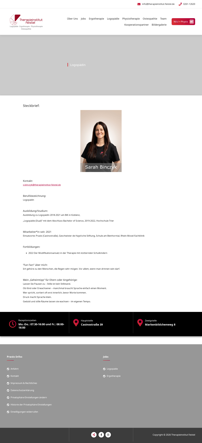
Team (163, 18)
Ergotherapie (96, 18)
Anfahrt (15, 368)
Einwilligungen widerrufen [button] (24, 411)
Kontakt (15, 375)
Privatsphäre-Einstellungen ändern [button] (29, 397)
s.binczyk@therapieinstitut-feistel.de (42, 184)
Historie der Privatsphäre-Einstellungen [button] (31, 404)
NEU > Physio (181, 21)
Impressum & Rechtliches (24, 383)
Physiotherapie (131, 18)
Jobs (83, 18)
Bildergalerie (159, 24)
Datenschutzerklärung (22, 390)
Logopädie (113, 18)
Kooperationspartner (136, 24)
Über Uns (72, 18)
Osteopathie (150, 18)
